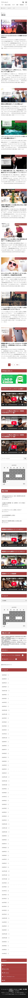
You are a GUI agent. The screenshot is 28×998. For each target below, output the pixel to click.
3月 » (24, 483)
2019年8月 (5, 792)
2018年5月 (5, 851)
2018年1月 (5, 867)
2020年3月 (5, 765)
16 (14, 475)
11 (20, 473)
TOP (2, 4)
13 (4, 475)
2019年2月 (5, 816)
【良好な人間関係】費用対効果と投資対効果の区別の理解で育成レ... (13, 637)
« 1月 (4, 484)
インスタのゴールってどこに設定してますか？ (12, 509)
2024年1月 (5, 682)
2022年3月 (5, 702)
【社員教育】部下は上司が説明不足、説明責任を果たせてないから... (13, 643)
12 (23, 473)
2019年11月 (5, 780)
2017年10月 (5, 879)
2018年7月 (5, 843)
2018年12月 (5, 824)
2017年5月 (5, 898)
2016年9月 (5, 922)
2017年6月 (5, 894)
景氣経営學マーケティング (21, 20)
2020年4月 (5, 761)
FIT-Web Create (10, 994)
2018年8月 (5, 839)
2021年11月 (5, 714)
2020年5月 (5, 757)
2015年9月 (5, 941)
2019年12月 (5, 777)
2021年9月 (5, 718)
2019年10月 (5, 784)
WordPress (23, 994)
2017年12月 (5, 871)
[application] (14, 399)
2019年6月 (5, 800)
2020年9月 (5, 741)
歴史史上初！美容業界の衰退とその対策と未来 (12, 520)
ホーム (4, 965)
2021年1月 (5, 733)
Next (17, 364)
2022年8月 (5, 694)
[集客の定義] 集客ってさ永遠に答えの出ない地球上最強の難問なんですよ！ (14, 205)
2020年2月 (5, 769)
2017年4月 (5, 902)
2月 (14, 8)
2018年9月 (5, 835)
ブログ (13, 4)
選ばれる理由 (7, 4)
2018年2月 (5, 863)
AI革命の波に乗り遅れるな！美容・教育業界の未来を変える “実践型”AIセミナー (13, 496)
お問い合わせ (6, 972)
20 (4, 478)
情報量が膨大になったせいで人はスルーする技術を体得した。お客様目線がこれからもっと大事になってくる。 (14, 345)
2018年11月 (5, 828)
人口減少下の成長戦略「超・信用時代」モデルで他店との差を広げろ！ (13, 503)
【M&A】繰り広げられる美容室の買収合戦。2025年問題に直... (13, 644)
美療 (17, 4)
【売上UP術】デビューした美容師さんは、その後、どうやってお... (14, 641)
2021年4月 (5, 726)
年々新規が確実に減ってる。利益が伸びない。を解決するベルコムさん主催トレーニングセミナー (14, 171)
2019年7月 (5, 796)
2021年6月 (5, 722)
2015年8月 (5, 945)
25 (20, 478)
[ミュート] (22, 404)
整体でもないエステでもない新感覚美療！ (13, 655)
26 (23, 478)
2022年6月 (5, 698)
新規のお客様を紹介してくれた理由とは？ (12, 104)
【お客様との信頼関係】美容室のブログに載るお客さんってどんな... (13, 639)
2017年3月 (5, 906)
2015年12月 (5, 933)
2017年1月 (5, 914)
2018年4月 (5, 855)
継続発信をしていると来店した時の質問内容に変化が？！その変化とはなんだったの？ (14, 240)
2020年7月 (5, 749)
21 (7, 478)
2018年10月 (5, 831)
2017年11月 (5, 875)
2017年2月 (5, 910)
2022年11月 (5, 690)
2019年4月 (5, 808)
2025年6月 (5, 675)
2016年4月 (5, 930)
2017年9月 (5, 882)
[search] (25, 458)
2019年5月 (5, 804)
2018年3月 (5, 859)
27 (4, 481)
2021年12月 (5, 710)
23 (14, 478)
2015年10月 (5, 937)
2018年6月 (5, 847)
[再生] (3, 404)
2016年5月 (5, 926)
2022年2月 (5, 706)
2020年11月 (5, 737)
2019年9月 (5, 788)
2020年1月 (5, 773)
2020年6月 (5, 753)
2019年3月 (5, 812)
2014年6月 (5, 949)
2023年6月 (5, 686)
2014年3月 (5, 953)
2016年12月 (5, 918)
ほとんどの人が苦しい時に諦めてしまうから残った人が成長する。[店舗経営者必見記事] (14, 274)
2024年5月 (5, 678)
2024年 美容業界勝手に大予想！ (8, 515)
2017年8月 (5, 886)
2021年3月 (5, 729)
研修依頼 (21, 4)
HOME (3, 8)
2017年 (9, 8)
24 (17, 478)
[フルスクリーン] (25, 404)
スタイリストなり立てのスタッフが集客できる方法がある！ (14, 36)
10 (17, 473)
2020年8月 (5, 745)
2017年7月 (5, 890)
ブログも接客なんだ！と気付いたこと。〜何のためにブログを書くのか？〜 (14, 70)
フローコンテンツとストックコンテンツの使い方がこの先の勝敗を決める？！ (14, 137)
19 (23, 475)
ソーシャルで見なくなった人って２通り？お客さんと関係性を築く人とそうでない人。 (14, 308)
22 (10, 478)
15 (10, 475)
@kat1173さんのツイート (6, 664)
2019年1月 (5, 820)
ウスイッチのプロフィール (8, 976)
